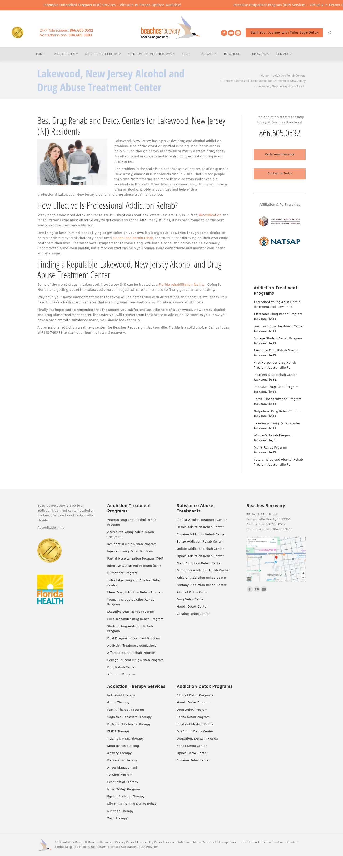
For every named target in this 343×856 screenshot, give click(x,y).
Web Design (76, 842)
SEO (58, 842)
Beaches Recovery (100, 842)
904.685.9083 (282, 529)
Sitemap (223, 842)
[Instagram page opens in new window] (238, 33)
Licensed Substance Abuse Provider (189, 842)
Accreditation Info (51, 528)
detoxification (210, 215)
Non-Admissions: (66, 35)
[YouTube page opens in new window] (231, 33)
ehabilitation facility (188, 285)
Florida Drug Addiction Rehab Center (80, 847)
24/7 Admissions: (66, 30)
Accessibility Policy (149, 842)
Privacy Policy (124, 842)
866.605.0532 (279, 132)
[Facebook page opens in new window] (224, 33)
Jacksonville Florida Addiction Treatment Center (263, 842)
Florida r (165, 285)
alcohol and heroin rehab (133, 238)
